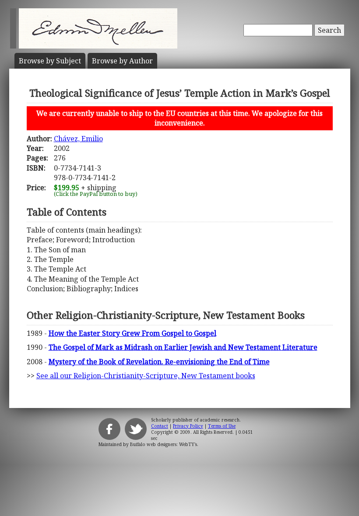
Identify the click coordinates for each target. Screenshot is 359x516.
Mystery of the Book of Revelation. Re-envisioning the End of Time (159, 361)
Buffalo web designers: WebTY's (163, 444)
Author (122, 60)
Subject (50, 60)
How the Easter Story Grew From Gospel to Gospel (132, 333)
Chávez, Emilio (78, 138)
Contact (159, 426)
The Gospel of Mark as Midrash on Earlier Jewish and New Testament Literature (183, 347)
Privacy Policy (188, 426)
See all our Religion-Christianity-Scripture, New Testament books (145, 375)
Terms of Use (222, 426)
